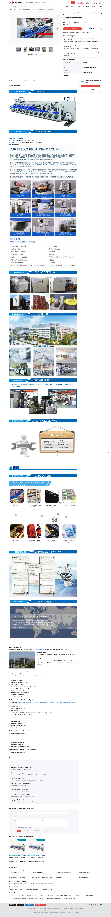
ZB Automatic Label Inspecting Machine (17, 877)
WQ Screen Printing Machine (84, 874)
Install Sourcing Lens (41, 904)
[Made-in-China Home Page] (16, 2)
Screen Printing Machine (20, 704)
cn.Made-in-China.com (67, 910)
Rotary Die (36, 704)
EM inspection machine (83, 877)
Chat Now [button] (93, 28)
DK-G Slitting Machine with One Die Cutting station (42, 877)
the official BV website (39, 649)
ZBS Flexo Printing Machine (84, 872)
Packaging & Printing (17, 9)
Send (19, 830)
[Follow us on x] (93, 904)
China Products (35, 908)
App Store (12, 904)
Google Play (20, 904)
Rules (101, 6)
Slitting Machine (58, 702)
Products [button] (30, 2)
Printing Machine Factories (32, 895)
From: (15, 813)
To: (15, 816)
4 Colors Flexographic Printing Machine (18, 898)
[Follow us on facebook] (91, 904)
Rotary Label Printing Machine (48, 9)
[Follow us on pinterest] (99, 904)
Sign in (100, 3)
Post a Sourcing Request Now (45, 830)
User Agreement (62, 912)
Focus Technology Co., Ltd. (46, 912)
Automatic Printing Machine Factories (63, 895)
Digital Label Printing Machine (16, 889)
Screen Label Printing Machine (48, 889)
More (10, 900)
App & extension (86, 6)
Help (79, 6)
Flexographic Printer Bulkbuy (69, 898)
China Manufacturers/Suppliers (45, 908)
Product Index (77, 908)
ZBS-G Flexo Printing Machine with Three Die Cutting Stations (20, 874)
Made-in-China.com (50, 910)
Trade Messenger (30, 904)
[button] (69, 2)
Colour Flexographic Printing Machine (53, 898)
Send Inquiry (72, 28)
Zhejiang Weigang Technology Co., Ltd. (74, 17)
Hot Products (29, 908)
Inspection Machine (30, 704)
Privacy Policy (75, 912)
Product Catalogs (27, 870)
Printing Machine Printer (78, 895)
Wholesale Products (55, 908)
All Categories (13, 6)
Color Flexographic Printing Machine (36, 898)
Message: (14, 820)
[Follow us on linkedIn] (101, 904)
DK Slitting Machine (59, 877)
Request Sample (85, 32)
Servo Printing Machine (90, 895)
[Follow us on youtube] (97, 904)
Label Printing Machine (36, 9)
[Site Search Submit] (73, 2)
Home (10, 9)
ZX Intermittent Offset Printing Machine (63, 872)
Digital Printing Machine (14, 872)
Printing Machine (21, 702)
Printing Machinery (26, 9)
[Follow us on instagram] (95, 904)
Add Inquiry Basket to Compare (35, 54)
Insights (82, 908)
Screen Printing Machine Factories (17, 895)
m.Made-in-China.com (58, 910)
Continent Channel (70, 908)
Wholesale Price (63, 908)
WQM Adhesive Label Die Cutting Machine (63, 874)
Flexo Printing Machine (30, 702)
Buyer (72, 6)
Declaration (69, 912)
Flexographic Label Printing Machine (32, 889)
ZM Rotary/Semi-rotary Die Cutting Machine (41, 874)
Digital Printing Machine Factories (46, 895)
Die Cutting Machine (50, 702)
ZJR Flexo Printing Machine (37, 872)
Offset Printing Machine (41, 702)
